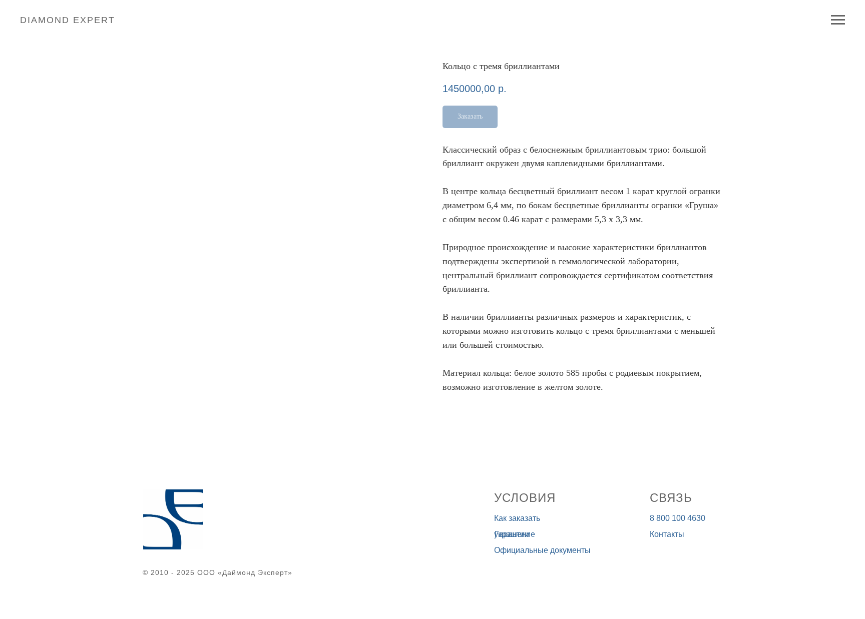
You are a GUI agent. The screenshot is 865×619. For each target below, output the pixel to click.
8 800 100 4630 (677, 518)
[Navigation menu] (838, 20)
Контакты (667, 534)
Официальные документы (542, 550)
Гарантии (512, 534)
